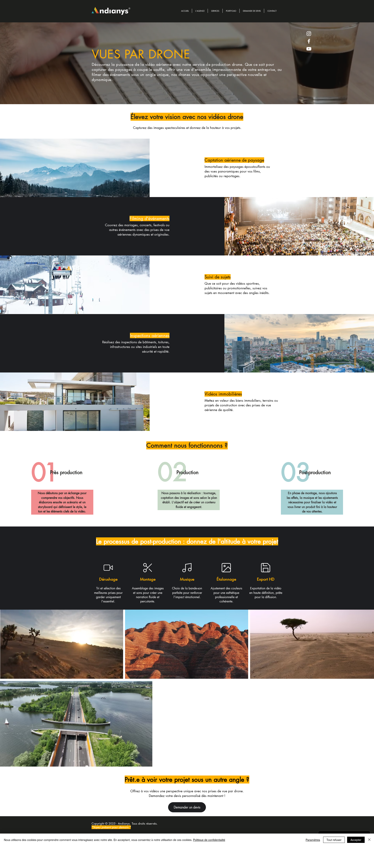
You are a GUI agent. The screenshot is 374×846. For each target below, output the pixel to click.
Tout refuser (333, 840)
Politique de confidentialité (209, 840)
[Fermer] (369, 840)
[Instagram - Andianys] (309, 34)
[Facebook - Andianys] (309, 41)
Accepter (355, 840)
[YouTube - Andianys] (309, 49)
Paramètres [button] (313, 840)
